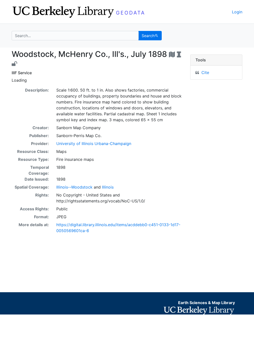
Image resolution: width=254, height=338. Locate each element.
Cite (205, 72)
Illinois (108, 187)
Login (237, 11)
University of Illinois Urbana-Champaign (93, 143)
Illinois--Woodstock (74, 187)
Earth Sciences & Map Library (206, 302)
